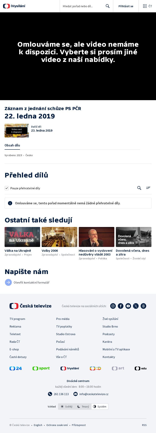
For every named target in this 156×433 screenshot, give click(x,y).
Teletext (15, 334)
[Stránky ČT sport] (41, 369)
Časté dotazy (18, 357)
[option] (66, 406)
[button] (22, 237)
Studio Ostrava (65, 334)
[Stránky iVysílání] (69, 369)
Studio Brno (110, 326)
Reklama (15, 326)
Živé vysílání (110, 319)
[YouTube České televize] (128, 306)
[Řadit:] (148, 188)
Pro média (62, 319)
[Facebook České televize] (121, 306)
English (38, 425)
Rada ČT (15, 342)
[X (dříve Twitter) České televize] (136, 306)
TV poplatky (64, 326)
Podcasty (109, 334)
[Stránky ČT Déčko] (95, 369)
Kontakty (109, 357)
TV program (17, 319)
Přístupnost (79, 425)
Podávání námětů (67, 349)
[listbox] (83, 406)
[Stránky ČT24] (16, 369)
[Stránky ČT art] (118, 369)
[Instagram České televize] (113, 306)
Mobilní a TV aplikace (116, 349)
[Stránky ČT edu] (140, 369)
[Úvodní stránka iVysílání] (17, 6)
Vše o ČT (61, 357)
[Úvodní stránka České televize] (31, 306)
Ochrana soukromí (57, 425)
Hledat (107, 6)
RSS (144, 425)
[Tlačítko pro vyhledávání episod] (139, 188)
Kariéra (107, 342)
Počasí (60, 342)
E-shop (14, 349)
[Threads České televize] (143, 306)
